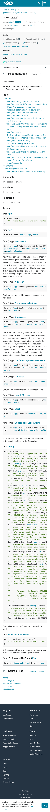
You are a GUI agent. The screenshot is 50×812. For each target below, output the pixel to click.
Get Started (35, 710)
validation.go (8, 689)
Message (9, 402)
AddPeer (19, 282)
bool (28, 248)
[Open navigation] (45, 3)
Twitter (5, 763)
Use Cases (7, 715)
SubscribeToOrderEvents (27, 423)
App (10, 213)
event (32, 430)
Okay (45, 805)
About (32, 731)
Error (34, 658)
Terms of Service (25, 794)
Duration (35, 525)
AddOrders (20, 241)
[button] (4, 39)
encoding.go (8, 680)
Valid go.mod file (11, 39)
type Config (8, 166)
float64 (41, 564)
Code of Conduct (36, 754)
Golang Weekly (8, 782)
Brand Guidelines (36, 750)
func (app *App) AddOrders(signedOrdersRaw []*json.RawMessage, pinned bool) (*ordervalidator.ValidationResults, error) (27, 107)
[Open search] (39, 3)
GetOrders (20, 317)
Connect (7, 759)
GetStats (19, 376)
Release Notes (35, 747)
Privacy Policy (25, 798)
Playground (34, 715)
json (6, 248)
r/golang (6, 775)
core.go (6, 678)
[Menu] (25, 67)
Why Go (7, 710)
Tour (31, 719)
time (29, 525)
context (31, 414)
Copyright (25, 791)
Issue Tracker (35, 743)
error (35, 235)
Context (39, 414)
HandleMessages (23, 395)
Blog (31, 739)
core (31, 13)
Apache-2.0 (14, 25)
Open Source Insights (13, 62)
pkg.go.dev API (9, 747)
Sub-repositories (9, 739)
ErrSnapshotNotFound (19, 634)
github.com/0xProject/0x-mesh (15, 13)
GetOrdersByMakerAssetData (30, 360)
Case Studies (8, 719)
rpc (25, 324)
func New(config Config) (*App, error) (23, 101)
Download (33, 735)
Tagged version (11, 43)
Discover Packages (10, 10)
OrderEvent (23, 430)
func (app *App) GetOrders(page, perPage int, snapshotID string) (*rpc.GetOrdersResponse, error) (27, 127)
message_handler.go (12, 683)
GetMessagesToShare (26, 303)
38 (28, 25)
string (17, 324)
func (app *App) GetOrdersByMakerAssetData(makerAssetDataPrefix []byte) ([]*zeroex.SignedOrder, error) (26, 135)
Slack (5, 771)
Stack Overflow (35, 722)
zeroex (35, 367)
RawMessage (13, 248)
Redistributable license (34, 39)
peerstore (39, 287)
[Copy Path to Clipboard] (35, 13)
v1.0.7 (8, 22)
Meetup (6, 778)
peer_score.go (9, 686)
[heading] (10, 3)
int (41, 308)
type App (7, 98)
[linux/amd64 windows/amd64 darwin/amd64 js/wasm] (39, 74)
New (10, 230)
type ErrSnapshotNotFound (15, 168)
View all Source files (37, 672)
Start (17, 409)
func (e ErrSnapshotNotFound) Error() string (26, 171)
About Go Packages (10, 743)
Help (31, 726)
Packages (7, 731)
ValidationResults (14, 251)
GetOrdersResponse (35, 324)
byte (10, 310)
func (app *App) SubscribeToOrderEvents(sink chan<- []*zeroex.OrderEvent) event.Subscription (27, 160)
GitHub (5, 767)
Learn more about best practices (15, 47)
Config (22, 235)
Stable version (31, 43)
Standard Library (9, 735)
